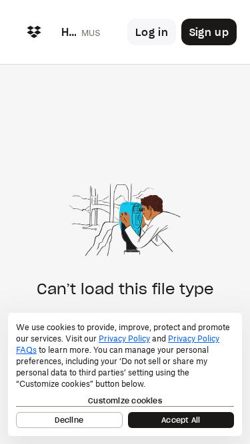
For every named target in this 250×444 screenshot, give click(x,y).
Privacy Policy (124, 338)
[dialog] (125, 374)
